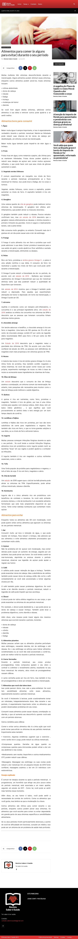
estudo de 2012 (22, 276)
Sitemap (56, 937)
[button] (74, 4)
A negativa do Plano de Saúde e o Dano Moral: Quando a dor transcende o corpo (64, 90)
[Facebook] (75, 11)
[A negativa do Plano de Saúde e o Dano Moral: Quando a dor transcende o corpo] (65, 78)
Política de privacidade (45, 937)
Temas (25, 4)
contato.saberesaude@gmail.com (12, 921)
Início (19, 4)
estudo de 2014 (11, 289)
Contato (33, 4)
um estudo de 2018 (27, 217)
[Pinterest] (30, 68)
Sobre (40, 4)
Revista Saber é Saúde (10, 59)
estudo (7, 382)
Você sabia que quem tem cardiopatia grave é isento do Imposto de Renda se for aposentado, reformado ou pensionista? (64, 151)
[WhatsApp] (34, 68)
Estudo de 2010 (12, 343)
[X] (25, 68)
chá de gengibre (26, 204)
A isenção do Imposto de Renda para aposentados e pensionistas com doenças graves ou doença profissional (65, 119)
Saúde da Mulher (6, 47)
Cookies (62, 937)
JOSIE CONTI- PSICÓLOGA (36, 899)
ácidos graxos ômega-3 (32, 260)
